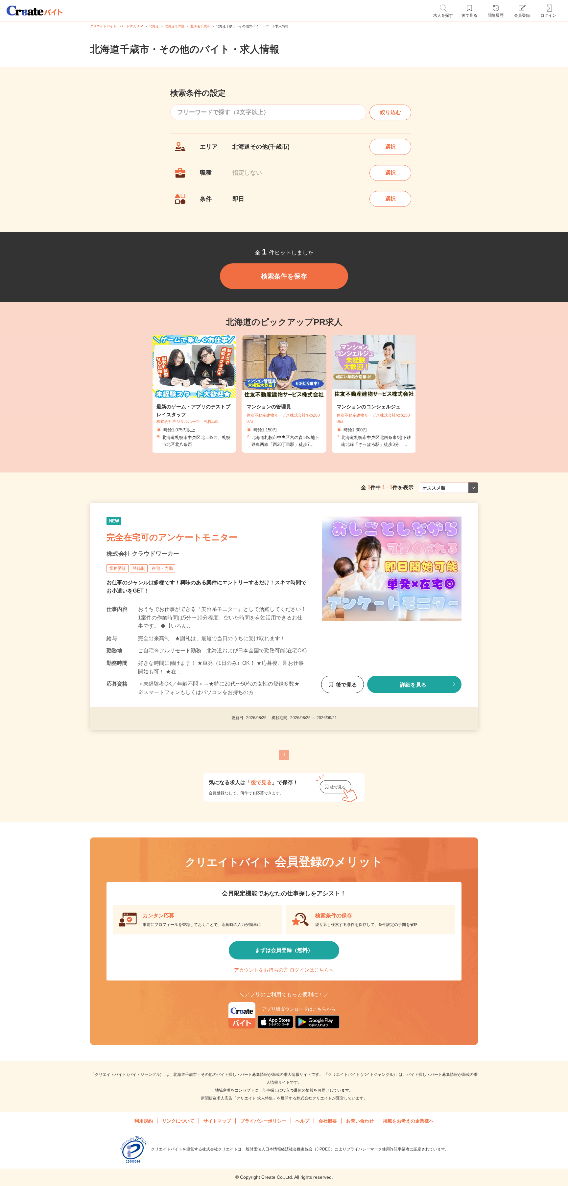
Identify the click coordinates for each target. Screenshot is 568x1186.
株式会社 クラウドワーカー (142, 553)
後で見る (346, 684)
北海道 (154, 26)
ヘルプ (302, 1121)
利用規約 (143, 1121)
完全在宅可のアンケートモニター (171, 537)
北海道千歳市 (200, 26)
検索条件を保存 (284, 276)
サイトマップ (217, 1121)
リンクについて (178, 1121)
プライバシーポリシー (263, 1121)
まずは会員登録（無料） (284, 950)
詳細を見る (413, 684)
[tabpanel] (284, 394)
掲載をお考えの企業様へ (408, 1121)
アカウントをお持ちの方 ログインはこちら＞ (284, 970)
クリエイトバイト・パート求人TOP (116, 26)
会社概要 (328, 1121)
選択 (390, 147)
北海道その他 (174, 26)
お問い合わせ (360, 1121)
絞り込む (390, 112)
